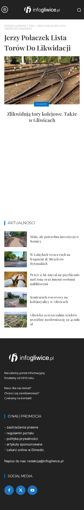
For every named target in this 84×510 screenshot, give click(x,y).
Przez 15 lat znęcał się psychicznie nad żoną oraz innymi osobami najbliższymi (55, 279)
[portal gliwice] (42, 357)
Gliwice (41, 104)
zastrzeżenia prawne (22, 427)
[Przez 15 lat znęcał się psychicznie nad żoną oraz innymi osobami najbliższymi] (15, 279)
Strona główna (15, 25)
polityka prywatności (22, 439)
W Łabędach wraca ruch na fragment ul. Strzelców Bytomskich (50, 259)
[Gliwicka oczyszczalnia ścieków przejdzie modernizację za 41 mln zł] (15, 320)
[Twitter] (20, 490)
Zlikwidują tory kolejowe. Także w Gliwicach (42, 117)
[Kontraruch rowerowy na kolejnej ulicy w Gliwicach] (15, 300)
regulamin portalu (20, 433)
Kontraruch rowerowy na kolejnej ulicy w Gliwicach (49, 299)
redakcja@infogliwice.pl (45, 461)
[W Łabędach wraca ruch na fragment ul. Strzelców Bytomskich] (15, 259)
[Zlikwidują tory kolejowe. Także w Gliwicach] (42, 80)
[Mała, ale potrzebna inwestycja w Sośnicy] (15, 239)
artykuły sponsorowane (24, 444)
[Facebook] (9, 490)
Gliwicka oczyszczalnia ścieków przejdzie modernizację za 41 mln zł (54, 319)
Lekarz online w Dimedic (25, 450)
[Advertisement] (42, 174)
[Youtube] (32, 490)
